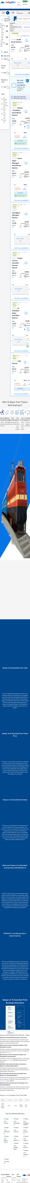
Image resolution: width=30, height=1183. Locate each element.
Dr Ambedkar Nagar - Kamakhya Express (15, 313)
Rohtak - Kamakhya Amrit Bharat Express (17, 111)
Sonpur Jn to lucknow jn (25, 1130)
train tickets (10, 1060)
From (3, 11)
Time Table (26, 40)
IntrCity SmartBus (25, 3)
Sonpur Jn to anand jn (25, 1145)
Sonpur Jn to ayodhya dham (16, 1146)
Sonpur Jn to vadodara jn (25, 1153)
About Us (14, 1177)
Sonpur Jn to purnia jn (16, 1129)
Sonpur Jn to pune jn (6, 1161)
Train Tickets (19, 3)
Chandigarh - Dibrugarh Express (16, 213)
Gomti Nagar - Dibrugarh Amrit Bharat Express (17, 163)
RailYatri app (9, 1052)
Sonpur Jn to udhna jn (25, 1138)
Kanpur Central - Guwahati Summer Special (17, 263)
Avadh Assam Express (16, 41)
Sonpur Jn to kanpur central (6, 1139)
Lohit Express (16, 362)
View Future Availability (21, 148)
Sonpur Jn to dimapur (6, 1121)
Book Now (20, 140)
